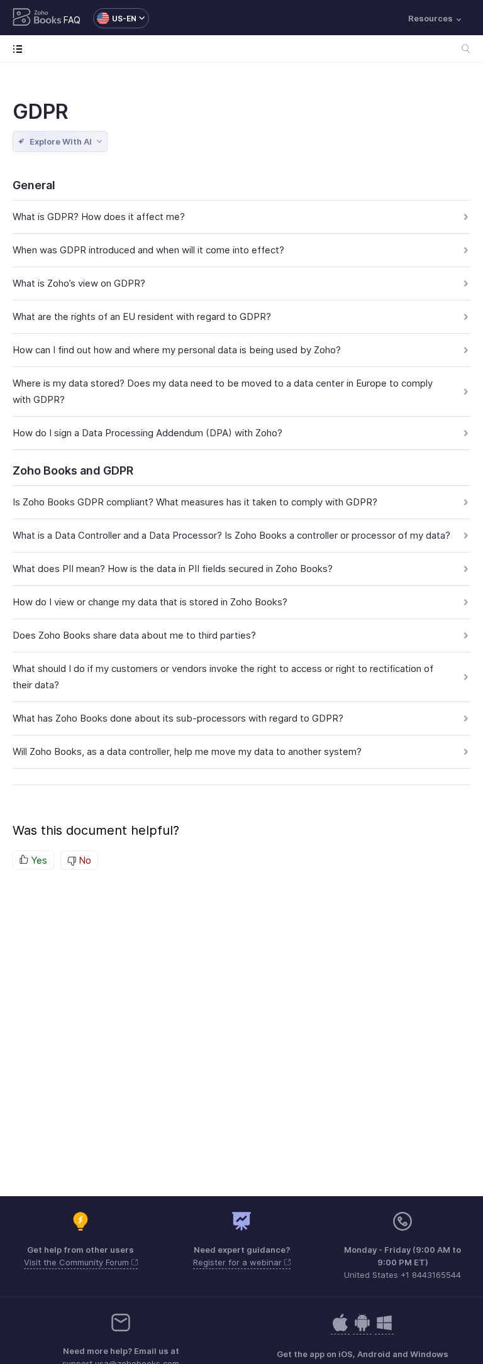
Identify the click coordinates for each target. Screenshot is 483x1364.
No (83, 860)
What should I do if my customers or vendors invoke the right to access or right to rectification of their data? (223, 677)
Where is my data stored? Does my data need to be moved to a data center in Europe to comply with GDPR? (223, 391)
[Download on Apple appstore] (362, 1329)
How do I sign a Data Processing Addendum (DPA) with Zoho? (147, 433)
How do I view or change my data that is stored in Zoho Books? (150, 602)
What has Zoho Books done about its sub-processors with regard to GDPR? (178, 718)
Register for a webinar (238, 1262)
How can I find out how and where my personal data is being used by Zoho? (177, 350)
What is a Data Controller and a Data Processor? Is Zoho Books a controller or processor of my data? (231, 535)
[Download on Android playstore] (340, 1329)
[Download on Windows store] (384, 1329)
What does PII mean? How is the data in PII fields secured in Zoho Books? (173, 569)
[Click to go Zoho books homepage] (37, 18)
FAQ (72, 19)
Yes (37, 860)
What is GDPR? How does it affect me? (99, 217)
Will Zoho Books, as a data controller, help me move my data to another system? (187, 751)
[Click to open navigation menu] (20, 48)
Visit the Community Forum (77, 1262)
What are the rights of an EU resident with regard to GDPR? (142, 316)
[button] (114, 18)
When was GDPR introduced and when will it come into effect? (148, 250)
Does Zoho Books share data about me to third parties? (134, 635)
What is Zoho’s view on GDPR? (79, 283)
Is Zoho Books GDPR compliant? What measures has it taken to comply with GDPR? (195, 502)
